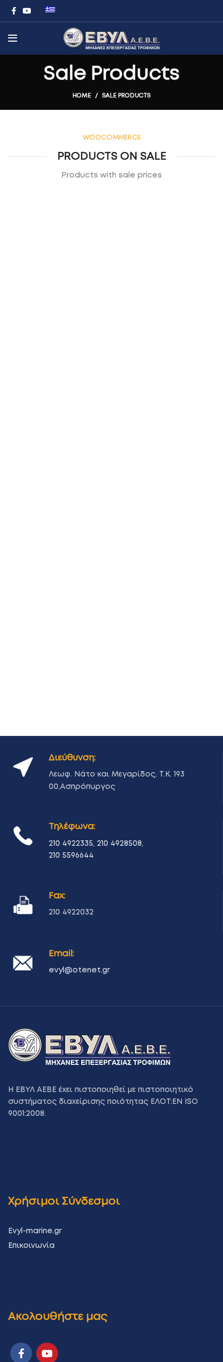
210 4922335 (71, 843)
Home (82, 95)
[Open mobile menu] (13, 38)
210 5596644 (71, 855)
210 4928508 (119, 843)
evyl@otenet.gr (79, 970)
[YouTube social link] (27, 11)
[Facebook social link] (13, 11)
